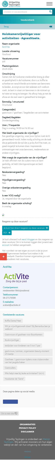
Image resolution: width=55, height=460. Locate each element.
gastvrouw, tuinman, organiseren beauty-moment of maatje (27, 352)
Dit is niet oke (7, 413)
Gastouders (10, 367)
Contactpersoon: (10, 287)
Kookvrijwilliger (12, 340)
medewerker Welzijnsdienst (16, 290)
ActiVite (6, 46)
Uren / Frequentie (11, 125)
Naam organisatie (10, 43)
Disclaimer (27, 431)
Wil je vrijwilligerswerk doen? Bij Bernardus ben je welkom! (27, 327)
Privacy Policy (27, 428)
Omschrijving (8, 73)
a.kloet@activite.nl (11, 305)
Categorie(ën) (8, 109)
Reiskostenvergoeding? (13, 172)
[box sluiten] (3, 256)
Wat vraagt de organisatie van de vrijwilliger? (24, 157)
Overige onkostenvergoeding (16, 187)
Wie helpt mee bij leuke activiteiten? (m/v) (24, 373)
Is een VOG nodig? (11, 195)
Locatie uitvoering (11, 51)
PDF (5, 232)
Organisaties (27, 424)
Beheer (27, 457)
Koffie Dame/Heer (13, 320)
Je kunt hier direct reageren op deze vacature (23, 228)
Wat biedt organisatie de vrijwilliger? (20, 132)
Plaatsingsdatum (10, 65)
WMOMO (27, 452)
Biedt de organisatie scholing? (17, 203)
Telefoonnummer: (10, 294)
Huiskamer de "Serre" (14, 378)
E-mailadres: (8, 301)
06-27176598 (9, 298)
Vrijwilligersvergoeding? (13, 179)
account (5, 245)
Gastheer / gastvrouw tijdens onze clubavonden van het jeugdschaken (27, 361)
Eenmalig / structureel (13, 101)
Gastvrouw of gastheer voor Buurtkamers (23, 334)
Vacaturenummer (10, 58)
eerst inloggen (28, 239)
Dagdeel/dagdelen (11, 117)
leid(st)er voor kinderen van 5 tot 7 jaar (22, 345)
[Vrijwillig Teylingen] (11, 3)
